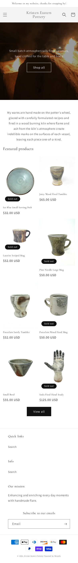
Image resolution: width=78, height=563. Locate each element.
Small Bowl (9, 394)
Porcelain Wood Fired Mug (53, 332)
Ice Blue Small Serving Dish (17, 207)
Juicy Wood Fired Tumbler (53, 194)
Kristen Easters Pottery (33, 556)
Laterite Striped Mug (14, 255)
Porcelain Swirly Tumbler (16, 332)
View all (39, 411)
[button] (5, 14)
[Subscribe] (65, 524)
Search (12, 447)
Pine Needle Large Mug (51, 269)
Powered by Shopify (52, 556)
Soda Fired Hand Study (51, 394)
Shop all (39, 67)
